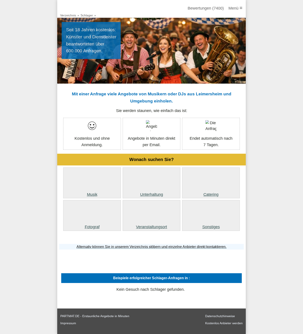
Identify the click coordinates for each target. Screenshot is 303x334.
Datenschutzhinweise (220, 316)
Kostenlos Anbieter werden (224, 323)
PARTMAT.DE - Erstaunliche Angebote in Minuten (94, 316)
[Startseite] (84, 8)
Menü (235, 8)
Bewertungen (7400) (206, 8)
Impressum (68, 323)
